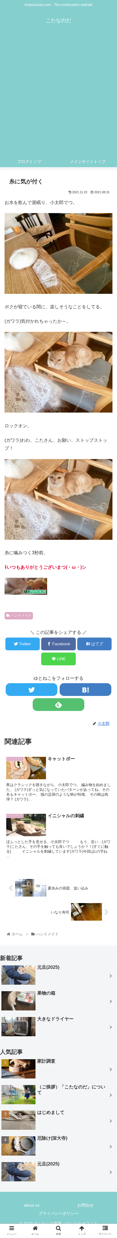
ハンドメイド (21, 615)
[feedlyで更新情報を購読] (58, 704)
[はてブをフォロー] (85, 689)
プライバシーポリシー (58, 1213)
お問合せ (85, 1205)
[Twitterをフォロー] (31, 689)
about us (31, 1205)
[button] (105, 764)
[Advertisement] (58, 94)
